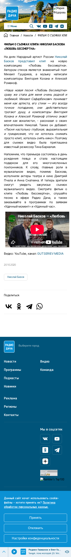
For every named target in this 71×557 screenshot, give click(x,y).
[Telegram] (29, 306)
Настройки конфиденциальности (35, 538)
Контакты (11, 415)
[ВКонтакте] (8, 306)
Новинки (10, 386)
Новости (28, 35)
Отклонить (35, 528)
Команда (47, 370)
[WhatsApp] (39, 306)
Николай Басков (15, 277)
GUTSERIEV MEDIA (50, 253)
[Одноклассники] (19, 306)
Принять (35, 517)
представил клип (32, 61)
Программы (12, 370)
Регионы (10, 406)
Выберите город (29, 345)
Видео (45, 361)
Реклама (10, 398)
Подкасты (11, 378)
